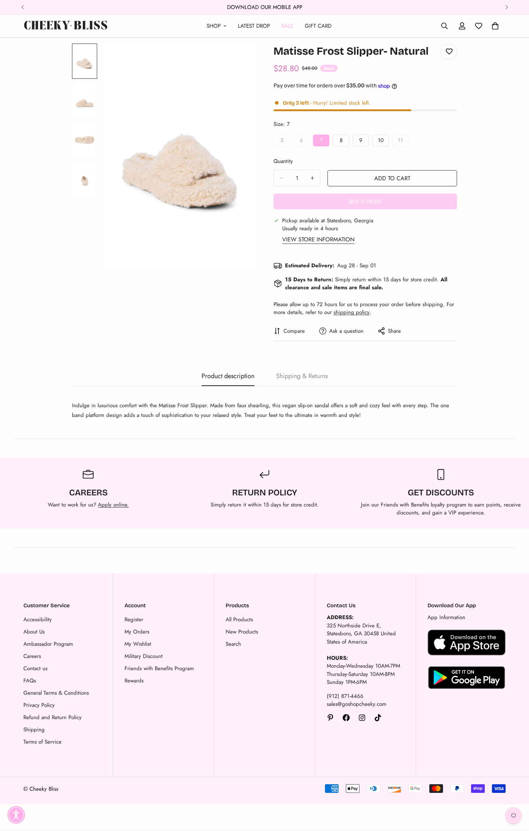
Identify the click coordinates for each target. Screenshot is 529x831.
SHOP (214, 26)
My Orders (137, 632)
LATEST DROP (254, 26)
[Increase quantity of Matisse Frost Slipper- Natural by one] (312, 178)
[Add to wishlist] (449, 52)
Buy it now (365, 201)
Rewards (134, 681)
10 (383, 141)
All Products (239, 619)
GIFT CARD (318, 26)
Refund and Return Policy (52, 717)
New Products (242, 632)
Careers (32, 656)
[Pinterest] (330, 717)
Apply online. (113, 505)
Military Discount (144, 656)
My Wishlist (138, 644)
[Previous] (22, 7)
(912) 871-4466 (345, 696)
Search (233, 644)
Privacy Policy (39, 705)
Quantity (283, 161)
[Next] (506, 7)
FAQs (29, 681)
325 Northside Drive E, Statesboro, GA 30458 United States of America (361, 634)
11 (403, 141)
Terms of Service (42, 742)
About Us (34, 632)
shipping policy (352, 312)
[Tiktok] (377, 717)
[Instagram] (362, 717)
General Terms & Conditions (56, 693)
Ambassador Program (48, 644)
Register (134, 619)
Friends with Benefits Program (159, 668)
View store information (318, 239)
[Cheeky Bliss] (65, 26)
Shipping (34, 730)
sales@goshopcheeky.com (356, 704)
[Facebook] (346, 717)
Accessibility (37, 619)
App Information (446, 617)
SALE (287, 26)
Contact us (35, 668)
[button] (16, 815)
